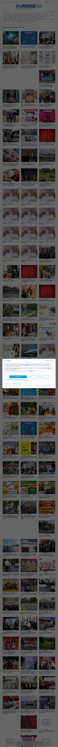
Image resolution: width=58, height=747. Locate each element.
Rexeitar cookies (40, 376)
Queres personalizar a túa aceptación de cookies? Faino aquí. (17, 379)
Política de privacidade (17, 383)
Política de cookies (8, 383)
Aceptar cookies (18, 376)
